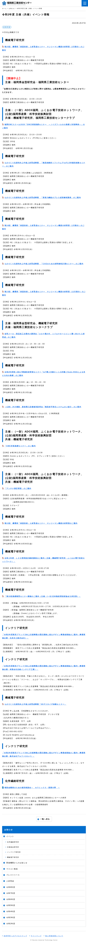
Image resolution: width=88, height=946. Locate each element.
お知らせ (8, 830)
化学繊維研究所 (13, 842)
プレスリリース (13, 875)
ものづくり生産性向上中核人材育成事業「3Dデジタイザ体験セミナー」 (35, 704)
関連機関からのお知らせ (16, 863)
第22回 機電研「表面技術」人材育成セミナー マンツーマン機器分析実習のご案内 (41, 523)
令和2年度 (6, 27)
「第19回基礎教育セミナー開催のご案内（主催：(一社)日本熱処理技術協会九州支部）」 (43, 596)
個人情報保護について (54, 936)
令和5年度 (10, 905)
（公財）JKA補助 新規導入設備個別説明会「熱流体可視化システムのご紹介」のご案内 (43, 407)
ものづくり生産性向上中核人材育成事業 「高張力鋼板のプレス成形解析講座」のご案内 (43, 197)
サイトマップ (36, 936)
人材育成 (10, 881)
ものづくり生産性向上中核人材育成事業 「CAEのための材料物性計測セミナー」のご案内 (44, 264)
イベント (10, 836)
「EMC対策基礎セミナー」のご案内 (20, 446)
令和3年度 (10, 917)
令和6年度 (10, 899)
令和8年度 (10, 887)
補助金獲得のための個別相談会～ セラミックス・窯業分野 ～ (32, 787)
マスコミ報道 (12, 869)
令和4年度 (10, 911)
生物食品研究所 (13, 847)
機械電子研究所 (13, 857)
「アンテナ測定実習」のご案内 (18, 488)
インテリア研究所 (14, 852)
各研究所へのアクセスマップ (15, 936)
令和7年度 (10, 893)
